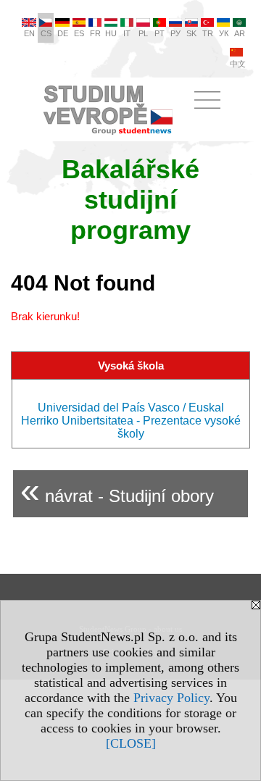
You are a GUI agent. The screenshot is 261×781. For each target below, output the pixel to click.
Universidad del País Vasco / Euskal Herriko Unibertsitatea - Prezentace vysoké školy (131, 420)
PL (143, 33)
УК (223, 33)
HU (111, 33)
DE (62, 33)
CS (46, 33)
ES (79, 33)
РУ (175, 33)
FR (95, 33)
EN (29, 33)
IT (126, 33)
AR (239, 33)
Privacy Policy (171, 697)
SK (191, 33)
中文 (238, 63)
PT (159, 33)
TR (207, 33)
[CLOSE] (131, 743)
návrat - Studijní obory (117, 490)
